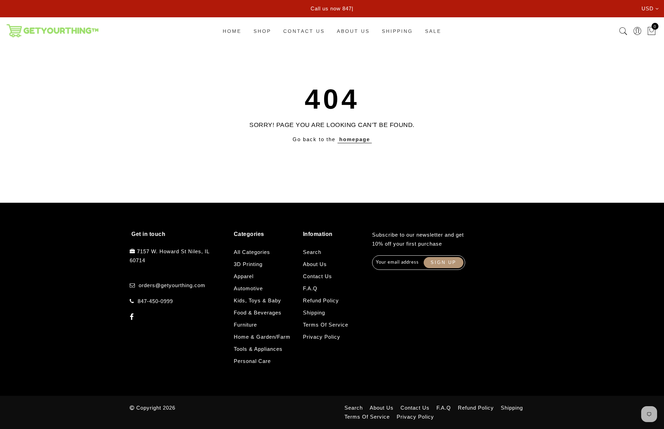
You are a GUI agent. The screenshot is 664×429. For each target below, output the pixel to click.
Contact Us (304, 31)
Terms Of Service (325, 325)
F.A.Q (310, 288)
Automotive (248, 288)
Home (232, 31)
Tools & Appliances (258, 349)
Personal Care (252, 361)
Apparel (243, 276)
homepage (354, 139)
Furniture (245, 325)
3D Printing (248, 264)
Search (312, 252)
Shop (262, 31)
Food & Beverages (258, 313)
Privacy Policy (321, 337)
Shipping (397, 31)
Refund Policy (321, 300)
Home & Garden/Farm (262, 337)
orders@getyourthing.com (172, 285)
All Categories (252, 252)
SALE (433, 31)
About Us (353, 31)
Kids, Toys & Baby (257, 300)
